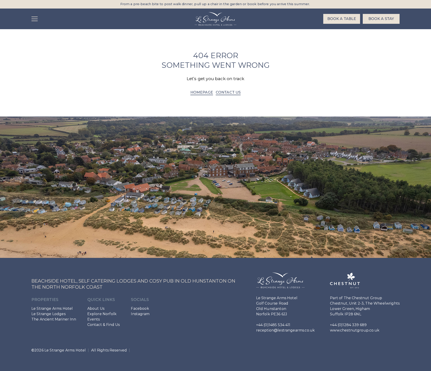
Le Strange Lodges (48, 314)
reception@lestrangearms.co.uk (285, 330)
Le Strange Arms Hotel (52, 308)
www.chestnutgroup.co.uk (354, 330)
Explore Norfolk (102, 314)
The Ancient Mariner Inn (53, 319)
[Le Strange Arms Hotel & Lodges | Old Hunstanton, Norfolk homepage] (215, 19)
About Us (95, 308)
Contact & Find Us (103, 325)
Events (93, 319)
